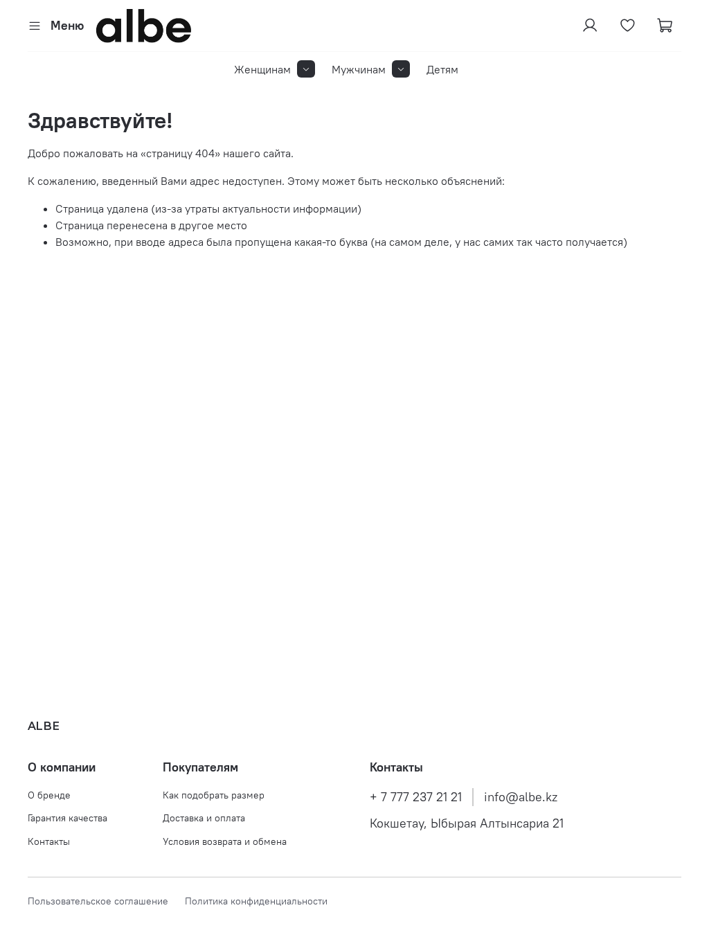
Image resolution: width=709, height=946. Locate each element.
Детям (442, 69)
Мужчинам (359, 69)
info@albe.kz (520, 797)
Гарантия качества (67, 818)
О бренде (49, 795)
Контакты (49, 841)
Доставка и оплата (204, 818)
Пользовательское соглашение (106, 901)
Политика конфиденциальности (256, 901)
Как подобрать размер (213, 795)
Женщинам (262, 69)
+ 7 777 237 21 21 (416, 797)
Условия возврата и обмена (225, 841)
